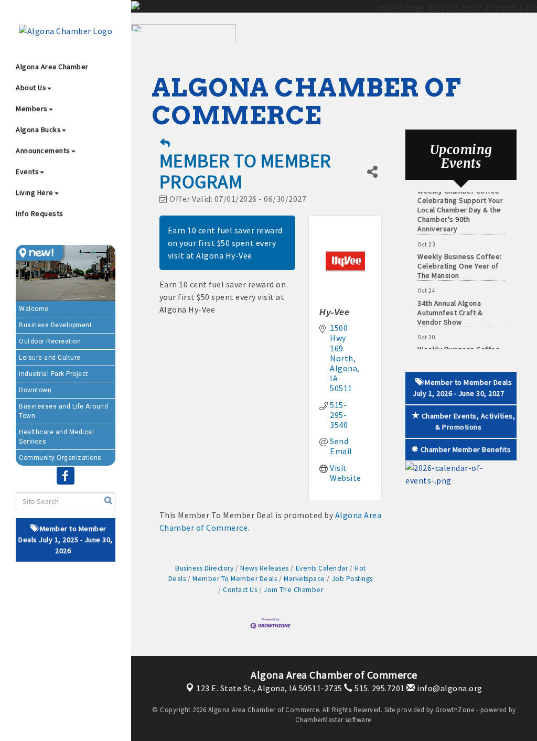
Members (32, 108)
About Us (31, 87)
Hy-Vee (334, 312)
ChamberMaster (319, 719)
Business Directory (204, 568)
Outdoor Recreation (50, 341)
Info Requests (39, 213)
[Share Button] (372, 172)
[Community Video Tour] (65, 273)
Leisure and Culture (50, 357)
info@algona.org (448, 688)
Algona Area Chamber (52, 66)
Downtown (35, 390)
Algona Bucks (38, 129)
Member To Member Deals (234, 578)
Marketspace (304, 578)
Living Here (34, 192)
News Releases (264, 568)
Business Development (55, 325)
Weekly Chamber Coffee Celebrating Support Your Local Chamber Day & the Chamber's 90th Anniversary (460, 203)
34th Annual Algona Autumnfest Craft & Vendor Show (449, 306)
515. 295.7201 (379, 688)
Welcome (34, 309)
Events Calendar (322, 568)
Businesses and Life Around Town (63, 411)
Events (27, 171)
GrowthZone (454, 709)
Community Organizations (60, 457)
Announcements (43, 150)
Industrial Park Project (54, 374)
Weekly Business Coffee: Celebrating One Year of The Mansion (459, 259)
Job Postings (352, 578)
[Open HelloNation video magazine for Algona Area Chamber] (39, 253)
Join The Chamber (293, 589)
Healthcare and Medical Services (56, 436)
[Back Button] (165, 143)
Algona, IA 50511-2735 (269, 688)
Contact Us (240, 589)
